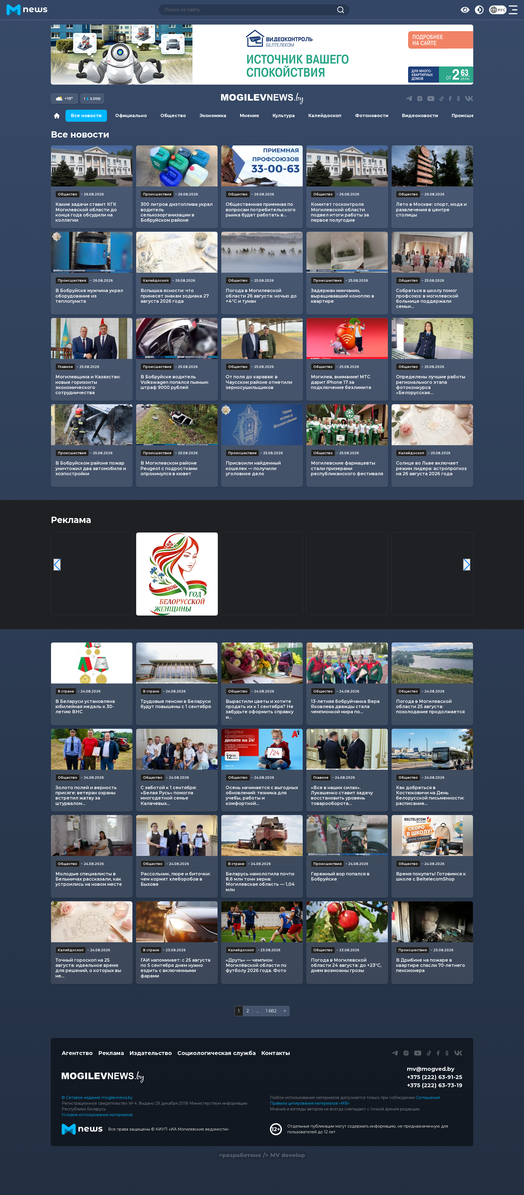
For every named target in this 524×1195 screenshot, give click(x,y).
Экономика (213, 115)
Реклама (111, 1053)
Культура (284, 115)
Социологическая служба (216, 1053)
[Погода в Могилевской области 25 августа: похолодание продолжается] (432, 663)
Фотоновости (371, 115)
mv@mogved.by (430, 1069)
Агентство (77, 1053)
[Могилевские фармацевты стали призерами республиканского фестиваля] (347, 424)
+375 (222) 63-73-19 (434, 1085)
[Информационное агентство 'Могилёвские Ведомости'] (262, 98)
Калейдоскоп (324, 115)
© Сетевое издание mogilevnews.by (97, 1097)
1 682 (271, 1010)
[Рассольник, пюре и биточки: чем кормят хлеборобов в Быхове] (177, 835)
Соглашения (428, 1097)
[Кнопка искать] (340, 9)
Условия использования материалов (97, 1114)
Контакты (275, 1053)
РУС (501, 10)
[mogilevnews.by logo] (103, 1077)
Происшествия (470, 115)
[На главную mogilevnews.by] (27, 9)
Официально (131, 115)
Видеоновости (420, 115)
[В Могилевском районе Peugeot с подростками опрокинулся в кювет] (177, 424)
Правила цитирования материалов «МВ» (310, 1103)
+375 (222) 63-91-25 (434, 1077)
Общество (173, 115)
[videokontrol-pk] (262, 55)
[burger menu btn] (513, 9)
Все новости (86, 115)
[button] (251, 78)
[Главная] (58, 116)
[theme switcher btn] (479, 9)
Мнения (249, 115)
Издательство (150, 1053)
